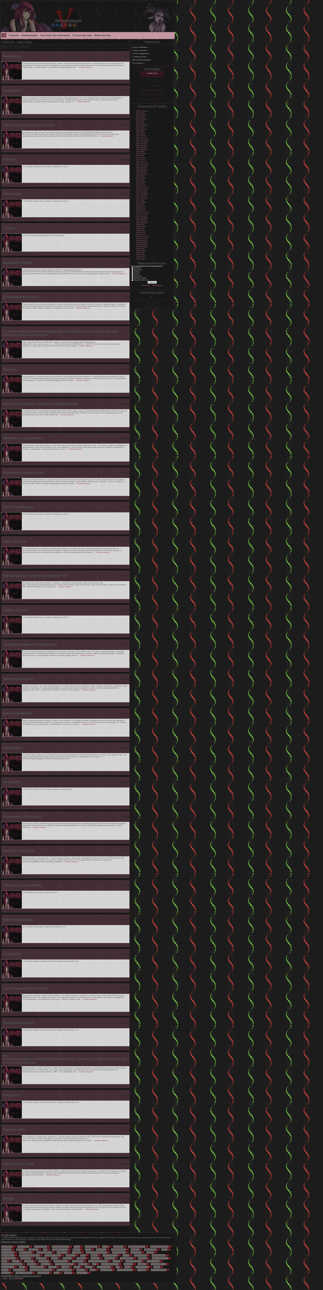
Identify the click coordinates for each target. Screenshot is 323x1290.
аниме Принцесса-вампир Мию (96, 1252)
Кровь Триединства (119, 1252)
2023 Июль (140, 184)
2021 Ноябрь (141, 143)
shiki (45, 1249)
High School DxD (106, 1270)
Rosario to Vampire (142, 1267)
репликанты (76, 1252)
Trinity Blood (95, 1258)
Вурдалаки (138, 276)
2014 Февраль (142, 111)
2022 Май (140, 156)
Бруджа (164, 1249)
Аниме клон (19, 1281)
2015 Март (140, 117)
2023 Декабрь (142, 194)
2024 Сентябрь (142, 212)
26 (161, 95)
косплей (125, 1255)
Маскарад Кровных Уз (44, 1252)
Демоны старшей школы (60, 1246)
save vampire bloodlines (52, 1255)
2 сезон (76, 1246)
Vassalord (76, 1249)
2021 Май (140, 131)
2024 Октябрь (142, 214)
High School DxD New (158, 1264)
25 (158, 95)
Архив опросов (157, 285)
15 (149, 90)
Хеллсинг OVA (61, 1252)
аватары (54, 1258)
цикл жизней (128, 1264)
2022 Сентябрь (142, 164)
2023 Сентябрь (142, 188)
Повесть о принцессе (110, 1255)
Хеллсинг (16, 1261)
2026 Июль (140, 257)
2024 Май (140, 204)
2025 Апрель (141, 226)
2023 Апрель (141, 178)
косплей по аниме (140, 1255)
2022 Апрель (141, 153)
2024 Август (141, 210)
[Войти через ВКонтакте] (57, 25)
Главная (14, 35)
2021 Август (141, 137)
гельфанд (65, 1267)
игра (94, 1264)
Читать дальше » (86, 67)
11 (158, 85)
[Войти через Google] (70, 25)
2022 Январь (141, 147)
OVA (117, 1267)
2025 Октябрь (142, 238)
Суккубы (137, 272)
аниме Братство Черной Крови (11, 1264)
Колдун (92, 1270)
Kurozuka (88, 1267)
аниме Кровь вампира (159, 1270)
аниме (56, 1273)
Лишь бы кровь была (141, 280)
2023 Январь (141, 172)
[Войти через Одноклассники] (74, 25)
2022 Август (141, 162)
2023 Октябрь (142, 190)
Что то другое (138, 63)
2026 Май (140, 253)
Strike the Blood (136, 1252)
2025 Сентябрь (142, 236)
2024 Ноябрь (141, 216)
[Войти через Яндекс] (66, 25)
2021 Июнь (140, 133)
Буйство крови (25, 1258)
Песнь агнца (6, 1273)
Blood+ (83, 1255)
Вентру (4, 1261)
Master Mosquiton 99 (158, 1255)
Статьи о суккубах (140, 50)
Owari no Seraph (43, 1273)
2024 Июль (140, 208)
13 (142, 90)
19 (161, 90)
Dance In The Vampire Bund (159, 1246)
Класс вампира (7, 1246)
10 (155, 85)
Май (15, 47)
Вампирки (137, 268)
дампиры (94, 1255)
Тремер (76, 1267)
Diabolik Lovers (82, 1273)
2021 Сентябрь (142, 139)
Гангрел (127, 1267)
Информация (29, 35)
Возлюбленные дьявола (133, 1261)
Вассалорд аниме (7, 1267)
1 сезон (105, 1246)
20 (142, 95)
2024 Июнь (140, 206)
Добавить (25, 47)
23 (152, 95)
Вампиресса (81, 1258)
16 (152, 90)
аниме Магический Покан (110, 1264)
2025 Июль (140, 232)
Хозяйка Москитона (103, 1267)
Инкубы (136, 274)
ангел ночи (80, 1270)
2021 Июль (140, 135)
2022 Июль (140, 160)
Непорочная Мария (60, 1261)
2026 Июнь (140, 255)
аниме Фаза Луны (25, 1252)
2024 (10, 47)
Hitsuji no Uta (45, 1264)
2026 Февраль (142, 247)
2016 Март (140, 123)
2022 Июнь (140, 158)
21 (146, 95)
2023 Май (140, 180)
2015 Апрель (141, 119)
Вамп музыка (102, 35)
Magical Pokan (40, 1258)
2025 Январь (141, 220)
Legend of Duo (101, 1249)
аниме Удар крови (7, 1252)
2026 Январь (141, 245)
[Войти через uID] (53, 25)
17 (155, 90)
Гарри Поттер (70, 1255)
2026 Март (140, 249)
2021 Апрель (141, 129)
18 (158, 90)
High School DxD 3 (8, 1255)
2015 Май (140, 121)
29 (149, 99)
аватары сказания (153, 1261)
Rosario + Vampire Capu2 (24, 1273)
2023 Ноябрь (141, 192)
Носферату (135, 1249)
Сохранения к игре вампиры (98, 1261)
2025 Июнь (140, 230)
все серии (116, 1261)
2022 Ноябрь (141, 168)
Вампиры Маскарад (36, 1267)
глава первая (33, 1249)
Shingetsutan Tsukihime (60, 1249)
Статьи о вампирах (140, 47)
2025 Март (140, 224)
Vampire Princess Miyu (125, 1270)
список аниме (6, 1249)
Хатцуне (156, 1267)
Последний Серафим (64, 1270)
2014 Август (141, 115)
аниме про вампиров (118, 1249)
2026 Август (141, 259)
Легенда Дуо (29, 1261)
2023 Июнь (140, 182)
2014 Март (140, 113)
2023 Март (140, 176)
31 (155, 99)
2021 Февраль (142, 125)
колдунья (20, 1249)
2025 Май (140, 228)
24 (155, 95)
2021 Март (140, 127)
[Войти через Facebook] (61, 25)
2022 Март (140, 151)
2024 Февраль (142, 198)
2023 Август (141, 186)
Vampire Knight (43, 1261)
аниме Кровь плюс (126, 1258)
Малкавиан (141, 1264)
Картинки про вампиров (55, 35)
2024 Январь (141, 196)
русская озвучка (23, 1246)
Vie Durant (68, 1273)
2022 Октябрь (142, 166)
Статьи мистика (82, 35)
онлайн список (109, 1258)
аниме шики (142, 1258)
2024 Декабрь (142, 218)
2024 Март (140, 200)
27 (142, 99)
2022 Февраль (142, 149)
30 (152, 99)
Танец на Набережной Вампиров (40, 1270)
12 (161, 85)
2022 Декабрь (142, 170)
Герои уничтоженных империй (29, 1255)
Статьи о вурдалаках (141, 53)
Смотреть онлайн (91, 1246)
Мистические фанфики (141, 60)
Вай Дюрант (31, 1264)
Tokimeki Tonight (19, 1270)
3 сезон (88, 1249)
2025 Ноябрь (141, 240)
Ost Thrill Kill (141, 1270)
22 (149, 95)
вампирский (67, 1258)
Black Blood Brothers (8, 1258)
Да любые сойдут (140, 278)
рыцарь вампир (78, 1261)
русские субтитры (40, 1246)
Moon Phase (83, 1264)
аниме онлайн (118, 1246)
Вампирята (138, 270)
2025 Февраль (142, 222)
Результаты (146, 285)
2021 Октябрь (142, 141)
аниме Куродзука (150, 1249)
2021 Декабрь (142, 145)
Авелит (21, 1267)
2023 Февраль (142, 174)
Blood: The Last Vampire (159, 1258)
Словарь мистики (139, 57)
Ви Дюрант (52, 1267)
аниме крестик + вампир (136, 1246)
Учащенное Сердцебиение (64, 1264)
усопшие (5, 1270)
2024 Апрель (141, 202)
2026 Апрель (141, 251)
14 (146, 90)
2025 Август (141, 234)
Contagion (150, 1252)
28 (146, 99)
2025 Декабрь (142, 243)
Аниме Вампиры (20, 1239)
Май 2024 (152, 73)
